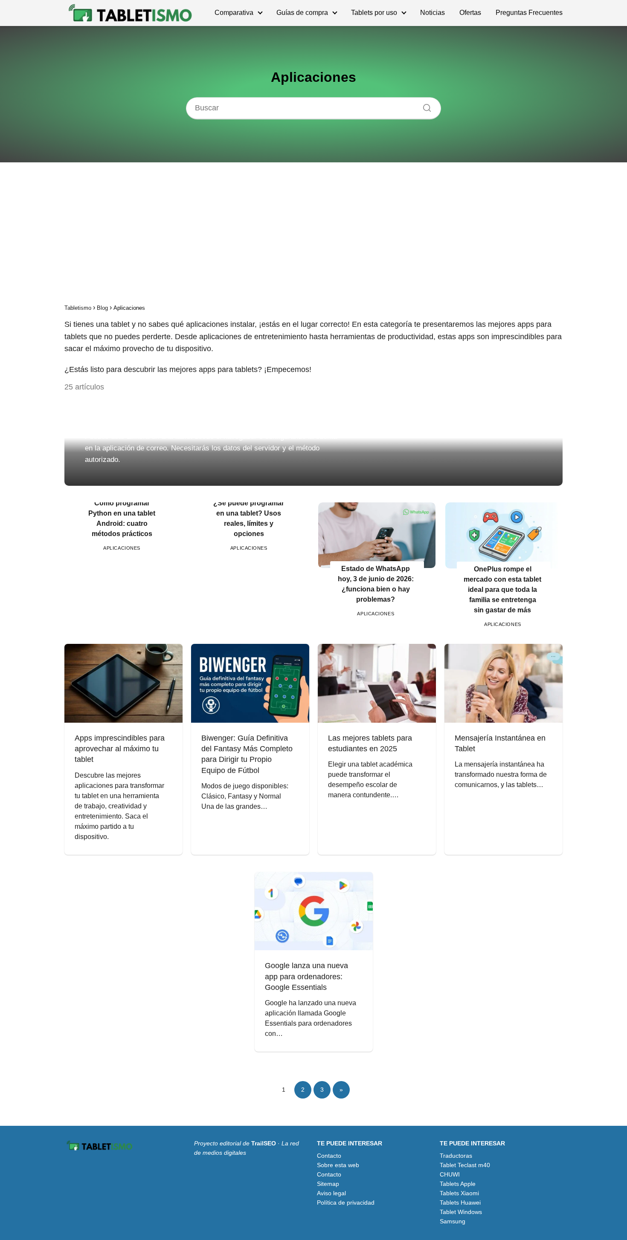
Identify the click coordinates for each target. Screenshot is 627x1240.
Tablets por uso (374, 12)
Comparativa (234, 12)
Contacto (329, 1155)
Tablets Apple (458, 1183)
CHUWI (450, 1174)
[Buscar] (424, 106)
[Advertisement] (313, 235)
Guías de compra (302, 12)
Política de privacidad (345, 1202)
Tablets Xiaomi (459, 1193)
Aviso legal (331, 1193)
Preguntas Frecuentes (529, 12)
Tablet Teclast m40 (465, 1165)
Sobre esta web (338, 1165)
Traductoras (456, 1155)
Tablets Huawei (460, 1202)
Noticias (432, 12)
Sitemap (328, 1183)
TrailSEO (263, 1143)
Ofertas (470, 12)
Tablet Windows (461, 1211)
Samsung (452, 1221)
